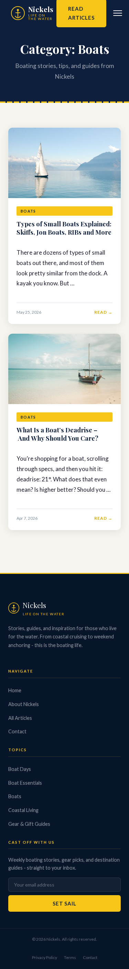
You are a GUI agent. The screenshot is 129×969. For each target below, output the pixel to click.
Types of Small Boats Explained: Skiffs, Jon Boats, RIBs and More (64, 227)
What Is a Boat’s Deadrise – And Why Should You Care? (58, 433)
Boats (14, 796)
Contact (17, 731)
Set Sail (64, 903)
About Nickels (23, 704)
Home (14, 690)
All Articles (20, 718)
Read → (103, 312)
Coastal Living (23, 810)
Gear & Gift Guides (29, 824)
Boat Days (19, 769)
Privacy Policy (44, 957)
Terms (70, 957)
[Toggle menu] (117, 13)
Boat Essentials (25, 783)
